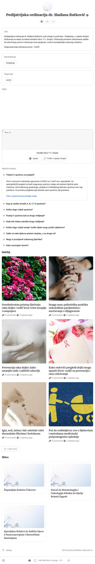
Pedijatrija (10, 63)
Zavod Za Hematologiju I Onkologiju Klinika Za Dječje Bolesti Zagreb (67, 493)
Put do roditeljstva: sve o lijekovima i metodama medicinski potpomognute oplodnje (71, 433)
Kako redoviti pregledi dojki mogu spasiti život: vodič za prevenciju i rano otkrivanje (70, 370)
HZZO (8, 80)
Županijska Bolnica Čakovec (20, 490)
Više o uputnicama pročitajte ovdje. (21, 196)
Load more (12, 449)
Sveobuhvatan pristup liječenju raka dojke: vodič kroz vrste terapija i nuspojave (24, 308)
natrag (9, 550)
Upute (35, 158)
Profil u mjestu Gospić (56, 158)
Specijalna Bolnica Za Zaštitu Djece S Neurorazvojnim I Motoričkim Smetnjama (24, 534)
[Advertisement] (47, 109)
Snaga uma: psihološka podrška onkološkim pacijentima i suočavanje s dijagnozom (68, 308)
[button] (3, 560)
